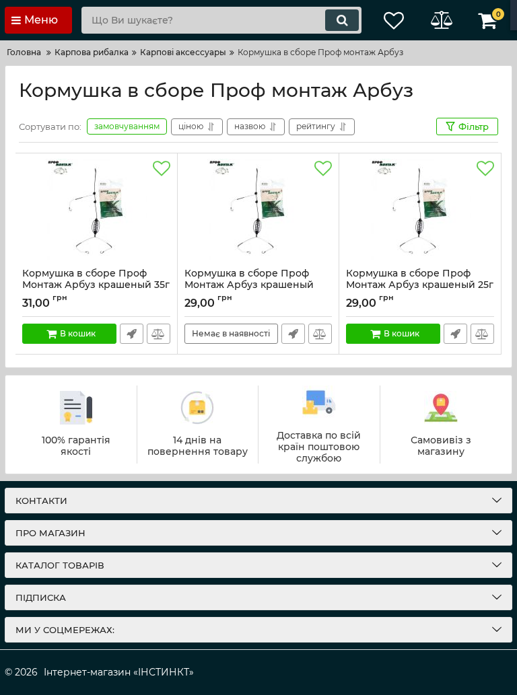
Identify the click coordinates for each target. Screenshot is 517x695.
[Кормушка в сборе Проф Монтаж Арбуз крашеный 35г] (96, 210)
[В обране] (161, 169)
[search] (342, 20)
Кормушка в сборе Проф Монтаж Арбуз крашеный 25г (419, 285)
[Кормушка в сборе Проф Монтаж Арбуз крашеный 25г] (420, 210)
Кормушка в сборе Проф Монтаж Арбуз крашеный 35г (96, 285)
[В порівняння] (158, 334)
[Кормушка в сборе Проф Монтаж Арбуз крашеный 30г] (258, 210)
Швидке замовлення (131, 334)
